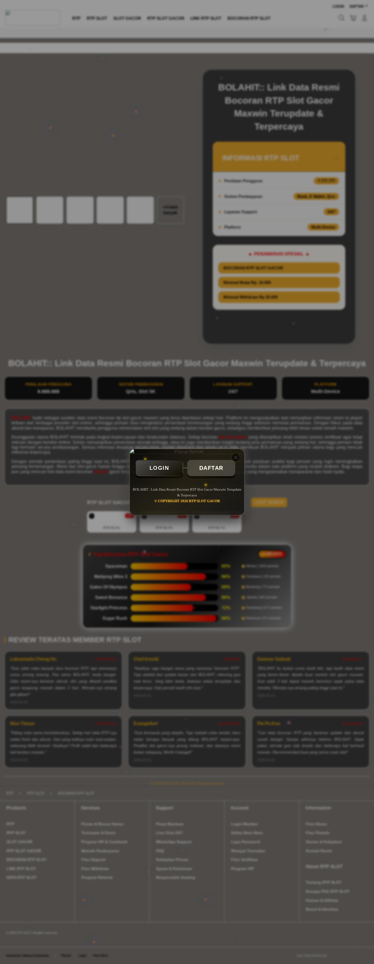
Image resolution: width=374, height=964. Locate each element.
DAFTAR (211, 468)
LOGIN (159, 468)
